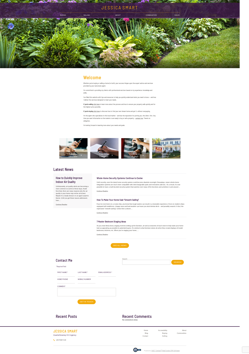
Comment (61, 286)
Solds (177, 15)
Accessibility (162, 330)
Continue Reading (61, 204)
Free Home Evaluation (103, 155)
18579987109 (61, 340)
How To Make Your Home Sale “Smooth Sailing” (118, 199)
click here (96, 104)
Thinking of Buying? (135, 155)
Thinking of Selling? (166, 155)
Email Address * (105, 272)
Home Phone (62, 279)
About (118, 15)
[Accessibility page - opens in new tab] (137, 351)
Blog (146, 333)
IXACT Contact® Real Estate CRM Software (165, 350)
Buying (63, 15)
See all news (119, 245)
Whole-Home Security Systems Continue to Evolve (120, 178)
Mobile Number (84, 279)
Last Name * (83, 272)
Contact (145, 336)
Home (146, 330)
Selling (86, 15)
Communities (151, 15)
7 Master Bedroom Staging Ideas (111, 221)
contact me (139, 118)
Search (124, 259)
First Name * (62, 272)
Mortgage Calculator (73, 155)
